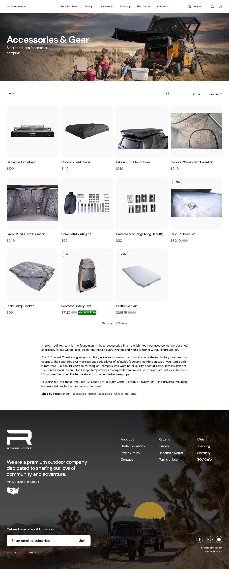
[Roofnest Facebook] (199, 539)
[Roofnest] (18, 6)
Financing (125, 6)
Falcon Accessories (100, 394)
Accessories (107, 6)
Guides (164, 446)
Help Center (144, 6)
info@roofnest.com (211, 547)
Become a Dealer (171, 453)
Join (82, 540)
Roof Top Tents (69, 6)
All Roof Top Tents (125, 394)
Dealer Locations (133, 446)
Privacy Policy (130, 453)
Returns (164, 439)
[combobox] (199, 6)
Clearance (162, 6)
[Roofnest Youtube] (219, 539)
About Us (127, 439)
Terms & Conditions (38, 552)
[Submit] (189, 6)
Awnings (89, 6)
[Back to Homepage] (19, 440)
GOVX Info (204, 459)
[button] (69, 6)
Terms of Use (168, 459)
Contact (127, 459)
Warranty (204, 453)
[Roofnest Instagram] (209, 539)
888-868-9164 (213, 551)
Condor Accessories (73, 394)
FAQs (200, 439)
